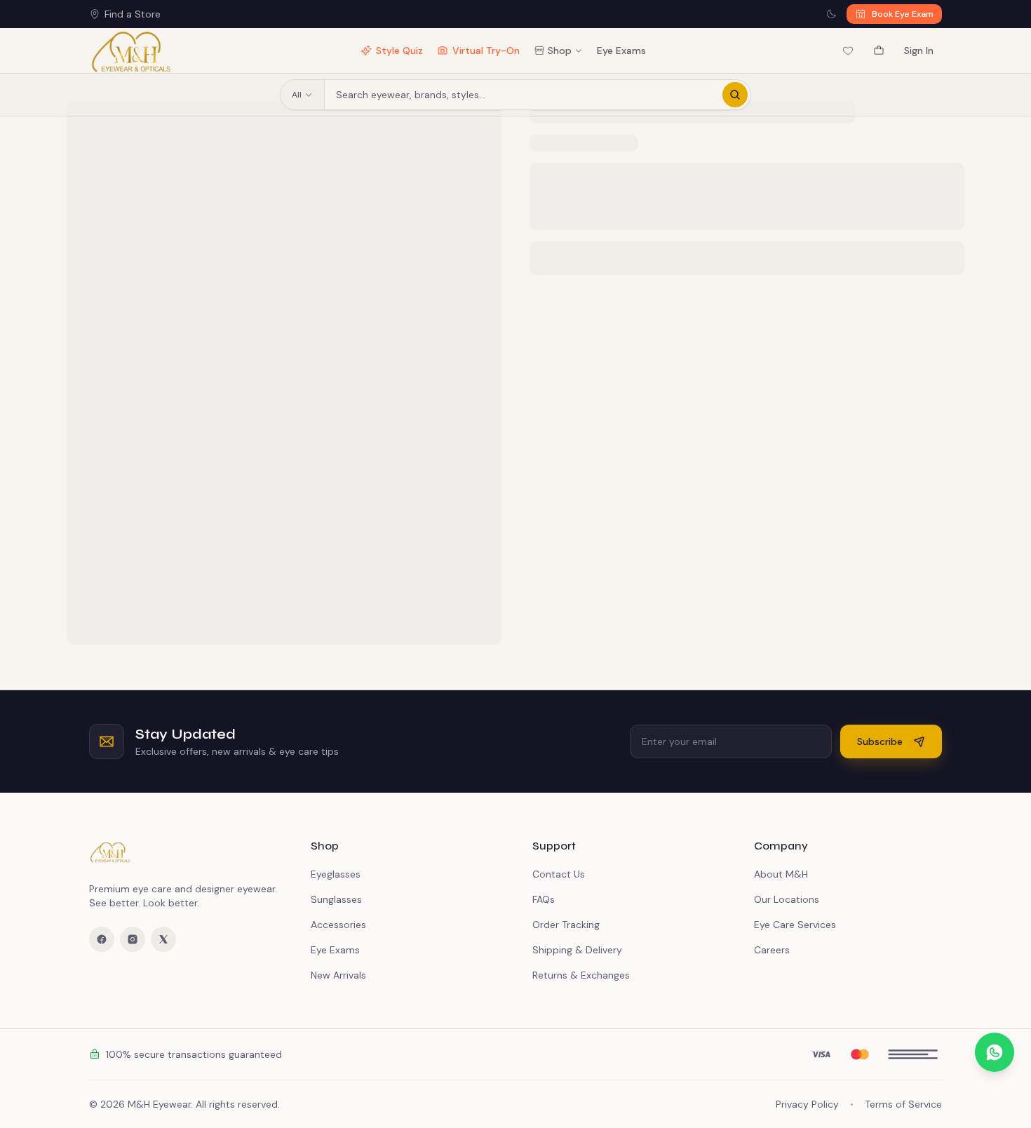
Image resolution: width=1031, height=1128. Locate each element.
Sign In (919, 50)
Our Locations (786, 899)
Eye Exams (621, 50)
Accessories (338, 924)
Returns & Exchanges (581, 975)
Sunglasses (336, 899)
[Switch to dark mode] (831, 14)
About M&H (781, 874)
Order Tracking (566, 924)
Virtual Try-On (486, 50)
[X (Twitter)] (163, 939)
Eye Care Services (795, 924)
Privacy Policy (807, 1104)
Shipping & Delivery (577, 950)
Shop (560, 50)
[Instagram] (132, 939)
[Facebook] (101, 939)
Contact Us (558, 874)
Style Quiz (399, 50)
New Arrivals (338, 975)
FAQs (543, 899)
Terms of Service (903, 1104)
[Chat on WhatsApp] (994, 1052)
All (297, 94)
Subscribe (880, 741)
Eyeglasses (335, 874)
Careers (772, 950)
